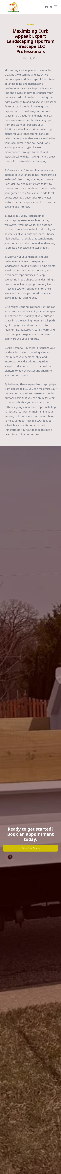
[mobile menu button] (55, 6)
